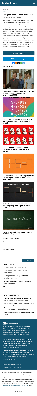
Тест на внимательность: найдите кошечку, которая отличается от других (16, 149)
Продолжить (18, 391)
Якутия (4, 11)
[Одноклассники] (16, 63)
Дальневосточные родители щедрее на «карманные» (15, 271)
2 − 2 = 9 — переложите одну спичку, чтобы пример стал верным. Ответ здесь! (17, 206)
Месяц (23, 290)
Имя (4, 242)
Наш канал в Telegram (19, 59)
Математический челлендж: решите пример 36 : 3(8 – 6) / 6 (17, 233)
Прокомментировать (18, 53)
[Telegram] (23, 63)
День (12, 290)
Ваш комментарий (8, 249)
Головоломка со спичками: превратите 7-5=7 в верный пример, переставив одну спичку (18, 177)
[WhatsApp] (21, 63)
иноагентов (6, 352)
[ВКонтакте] (13, 63)
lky (14, 359)
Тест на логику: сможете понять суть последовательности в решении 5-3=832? (17, 121)
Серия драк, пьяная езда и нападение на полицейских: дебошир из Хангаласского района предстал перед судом (18, 276)
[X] (18, 63)
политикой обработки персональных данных (15, 385)
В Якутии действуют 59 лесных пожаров (15, 268)
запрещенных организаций (18, 352)
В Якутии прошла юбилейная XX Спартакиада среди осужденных (17, 282)
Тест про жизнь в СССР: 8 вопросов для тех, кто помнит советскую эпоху (18, 294)
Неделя (18, 290)
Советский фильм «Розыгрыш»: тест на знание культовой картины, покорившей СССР (18, 93)
